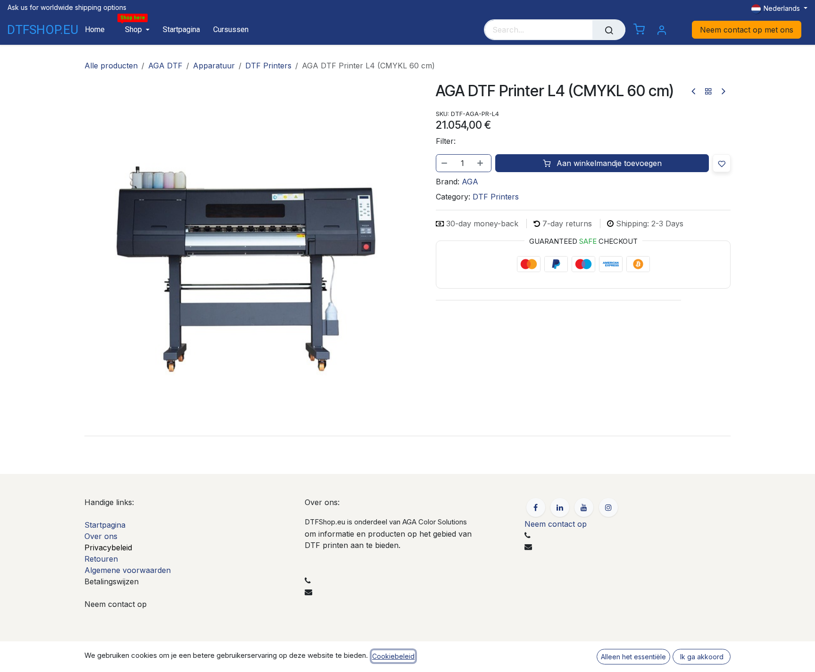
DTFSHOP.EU (33, 29)
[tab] (407, 435)
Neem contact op (555, 524)
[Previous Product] (694, 91)
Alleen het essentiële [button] (633, 657)
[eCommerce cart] (639, 30)
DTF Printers (268, 65)
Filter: (446, 141)
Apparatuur (214, 65)
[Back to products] (708, 91)
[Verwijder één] (444, 163)
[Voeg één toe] (481, 163)
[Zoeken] (608, 29)
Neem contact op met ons (746, 29)
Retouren (101, 559)
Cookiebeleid (393, 656)
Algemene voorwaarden (127, 570)
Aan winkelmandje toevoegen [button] (608, 163)
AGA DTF (165, 65)
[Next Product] (723, 91)
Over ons (100, 536)
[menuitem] (94, 29)
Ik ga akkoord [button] (702, 657)
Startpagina (104, 525)
